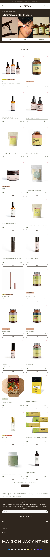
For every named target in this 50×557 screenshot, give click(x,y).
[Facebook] (18, 516)
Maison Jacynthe (26, 553)
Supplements (41, 39)
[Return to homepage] (25, 541)
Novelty (10, 39)
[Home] (2, 11)
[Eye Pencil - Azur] (13, 279)
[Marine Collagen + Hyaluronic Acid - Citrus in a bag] (13, 138)
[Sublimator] (13, 351)
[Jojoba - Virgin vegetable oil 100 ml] (13, 210)
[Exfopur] (13, 173)
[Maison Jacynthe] (25, 6)
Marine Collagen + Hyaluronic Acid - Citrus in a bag (12, 153)
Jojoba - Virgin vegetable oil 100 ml (9, 223)
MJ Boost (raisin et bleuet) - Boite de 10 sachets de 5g (36, 437)
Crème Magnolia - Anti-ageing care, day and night (11, 258)
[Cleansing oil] (13, 66)
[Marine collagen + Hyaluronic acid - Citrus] (37, 138)
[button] (22, 57)
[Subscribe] (46, 511)
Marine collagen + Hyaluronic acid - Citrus (34, 152)
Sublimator (4, 364)
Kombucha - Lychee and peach (32, 401)
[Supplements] (41, 27)
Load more (25, 485)
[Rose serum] (37, 103)
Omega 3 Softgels (29, 364)
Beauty (25, 39)
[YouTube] (31, 516)
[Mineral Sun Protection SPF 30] (37, 244)
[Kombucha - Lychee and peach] (37, 386)
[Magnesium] (37, 66)
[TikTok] (29, 516)
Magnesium (28, 83)
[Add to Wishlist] (22, 57)
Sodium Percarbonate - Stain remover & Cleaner (11, 474)
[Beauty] (25, 27)
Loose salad (4, 401)
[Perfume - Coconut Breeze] (13, 422)
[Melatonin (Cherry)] (37, 316)
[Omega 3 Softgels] (37, 351)
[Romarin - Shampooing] (37, 458)
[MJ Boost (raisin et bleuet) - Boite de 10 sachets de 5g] (37, 422)
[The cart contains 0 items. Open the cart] (47, 6)
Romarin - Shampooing (30, 472)
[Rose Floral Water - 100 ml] (13, 103)
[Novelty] (10, 27)
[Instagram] (26, 516)
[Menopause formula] (13, 316)
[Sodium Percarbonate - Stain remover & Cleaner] (13, 458)
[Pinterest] (21, 516)
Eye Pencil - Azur (5, 296)
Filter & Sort (24, 49)
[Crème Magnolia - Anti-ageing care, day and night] (13, 244)
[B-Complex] (37, 279)
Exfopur (3, 188)
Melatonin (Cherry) (30, 331)
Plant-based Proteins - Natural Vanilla (33, 190)
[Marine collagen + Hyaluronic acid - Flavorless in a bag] (37, 210)
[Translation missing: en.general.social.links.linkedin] (23, 516)
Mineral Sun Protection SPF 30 (32, 258)
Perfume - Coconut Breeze (7, 437)
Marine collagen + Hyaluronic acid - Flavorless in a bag (36, 225)
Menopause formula (6, 331)
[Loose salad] (13, 386)
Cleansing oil (4, 81)
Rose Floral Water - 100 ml (7, 117)
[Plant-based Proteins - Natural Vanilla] (37, 173)
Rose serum (28, 117)
